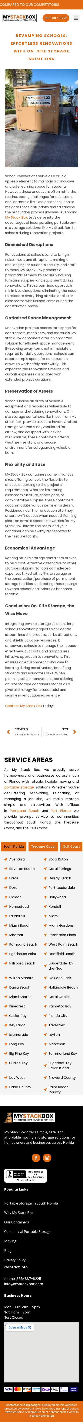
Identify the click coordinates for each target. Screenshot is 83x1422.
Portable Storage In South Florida (31, 1203)
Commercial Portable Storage (27, 1231)
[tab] (13, 846)
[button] (76, 17)
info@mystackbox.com (23, 1283)
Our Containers (16, 1222)
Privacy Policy (15, 1260)
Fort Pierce (60, 810)
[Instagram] (47, 1158)
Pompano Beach (24, 810)
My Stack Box (16, 217)
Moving (10, 1241)
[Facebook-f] (36, 1158)
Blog (8, 1250)
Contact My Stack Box (23, 705)
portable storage (19, 787)
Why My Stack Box (18, 1212)
